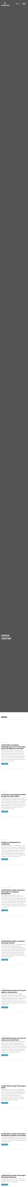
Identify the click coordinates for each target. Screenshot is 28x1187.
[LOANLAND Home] (5, 4)
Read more (5, 763)
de (19, 3)
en (17, 3)
